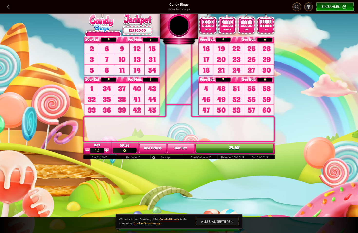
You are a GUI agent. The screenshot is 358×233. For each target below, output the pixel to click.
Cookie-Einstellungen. (148, 223)
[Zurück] (8, 6)
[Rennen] (308, 6)
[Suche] (296, 6)
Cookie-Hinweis (169, 219)
